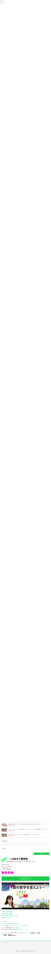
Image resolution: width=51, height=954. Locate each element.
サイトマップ (5, 942)
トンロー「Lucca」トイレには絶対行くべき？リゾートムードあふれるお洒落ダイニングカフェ (28, 829)
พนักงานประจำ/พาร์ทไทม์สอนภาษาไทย (10, 915)
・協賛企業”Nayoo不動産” (7, 913)
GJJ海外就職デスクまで (18, 929)
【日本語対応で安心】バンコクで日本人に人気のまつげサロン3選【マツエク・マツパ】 (26, 824)
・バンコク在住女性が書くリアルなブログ (10, 923)
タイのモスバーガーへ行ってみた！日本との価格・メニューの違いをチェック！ (25, 834)
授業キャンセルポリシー (8, 917)
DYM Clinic (17, 927)
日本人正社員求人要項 (7, 911)
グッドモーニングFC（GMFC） (21, 925)
